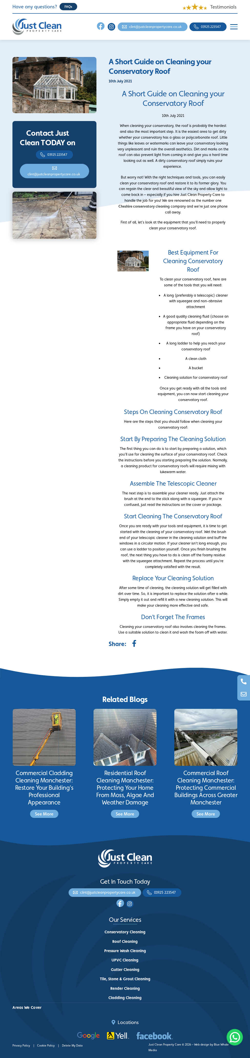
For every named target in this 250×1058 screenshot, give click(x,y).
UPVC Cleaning (125, 960)
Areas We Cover (27, 1007)
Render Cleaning (125, 988)
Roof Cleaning (125, 941)
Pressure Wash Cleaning (125, 950)
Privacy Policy (21, 1045)
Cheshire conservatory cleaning (144, 206)
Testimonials (223, 7)
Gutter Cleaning (125, 969)
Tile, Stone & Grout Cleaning (125, 979)
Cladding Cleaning (125, 997)
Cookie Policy (46, 1045)
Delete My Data (72, 1045)
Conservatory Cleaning (125, 932)
